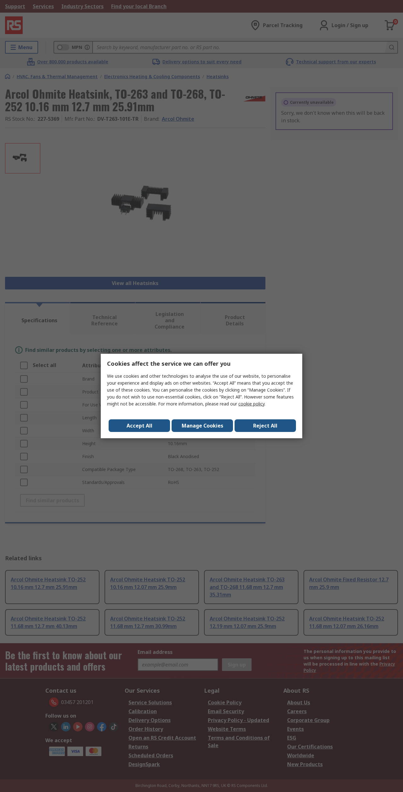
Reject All (265, 425)
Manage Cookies (202, 425)
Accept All (139, 425)
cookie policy (251, 404)
